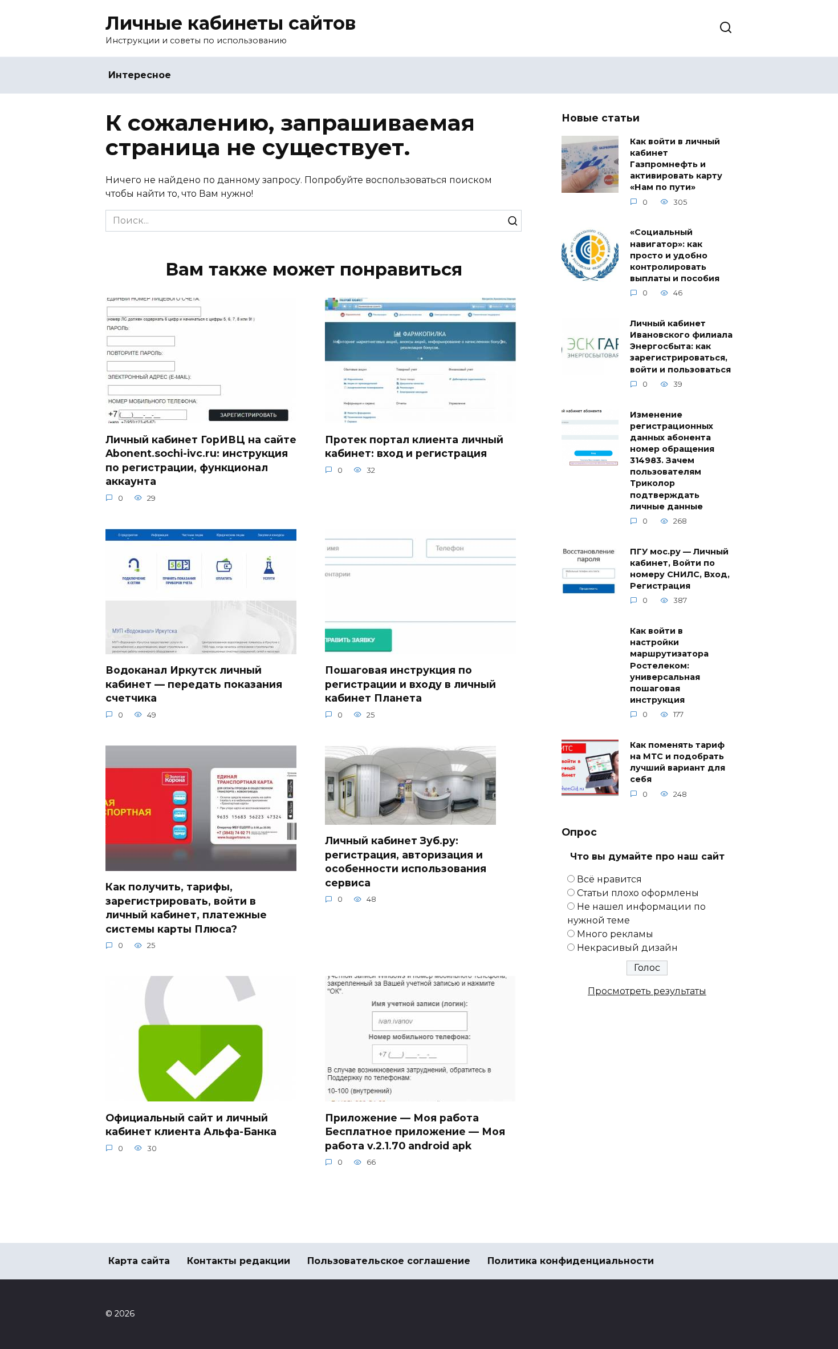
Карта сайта (139, 1260)
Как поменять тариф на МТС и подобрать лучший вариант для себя (677, 762)
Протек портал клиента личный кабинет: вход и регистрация (414, 446)
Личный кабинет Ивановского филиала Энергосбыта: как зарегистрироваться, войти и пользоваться (681, 346)
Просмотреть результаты (647, 991)
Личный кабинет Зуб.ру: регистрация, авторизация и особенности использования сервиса (405, 861)
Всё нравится (609, 879)
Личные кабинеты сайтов (230, 23)
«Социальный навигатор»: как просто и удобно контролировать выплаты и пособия (674, 256)
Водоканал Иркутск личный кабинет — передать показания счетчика (193, 684)
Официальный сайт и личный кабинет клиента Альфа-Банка (190, 1124)
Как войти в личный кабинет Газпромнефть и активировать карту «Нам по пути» (676, 164)
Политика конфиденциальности (570, 1260)
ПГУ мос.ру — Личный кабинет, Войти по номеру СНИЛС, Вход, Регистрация (680, 568)
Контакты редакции (238, 1260)
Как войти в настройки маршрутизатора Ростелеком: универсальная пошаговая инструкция (669, 666)
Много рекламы (615, 934)
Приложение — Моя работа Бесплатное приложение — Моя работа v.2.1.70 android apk (415, 1131)
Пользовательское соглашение (388, 1260)
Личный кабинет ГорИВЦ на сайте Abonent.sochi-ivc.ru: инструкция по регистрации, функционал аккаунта (200, 460)
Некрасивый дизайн (627, 947)
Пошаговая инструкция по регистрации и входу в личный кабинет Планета (410, 684)
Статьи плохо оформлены (638, 893)
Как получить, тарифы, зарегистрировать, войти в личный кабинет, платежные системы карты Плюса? (186, 908)
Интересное (139, 75)
